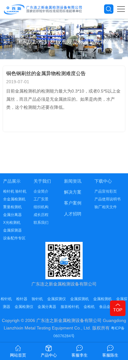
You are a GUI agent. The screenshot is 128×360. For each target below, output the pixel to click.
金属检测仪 (24, 307)
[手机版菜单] (121, 9)
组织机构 (41, 207)
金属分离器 (12, 215)
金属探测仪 (56, 299)
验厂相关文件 (105, 207)
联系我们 (41, 222)
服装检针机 (70, 307)
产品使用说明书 (107, 199)
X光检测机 (12, 222)
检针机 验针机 (14, 191)
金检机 (89, 307)
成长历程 (41, 215)
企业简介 (41, 191)
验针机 (37, 299)
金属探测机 (79, 299)
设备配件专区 (14, 238)
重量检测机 (12, 207)
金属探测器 (12, 230)
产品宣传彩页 (105, 191)
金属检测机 (102, 299)
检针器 (21, 299)
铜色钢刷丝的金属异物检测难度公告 (46, 73)
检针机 (6, 299)
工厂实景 (41, 199)
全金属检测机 (14, 199)
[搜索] (108, 9)
